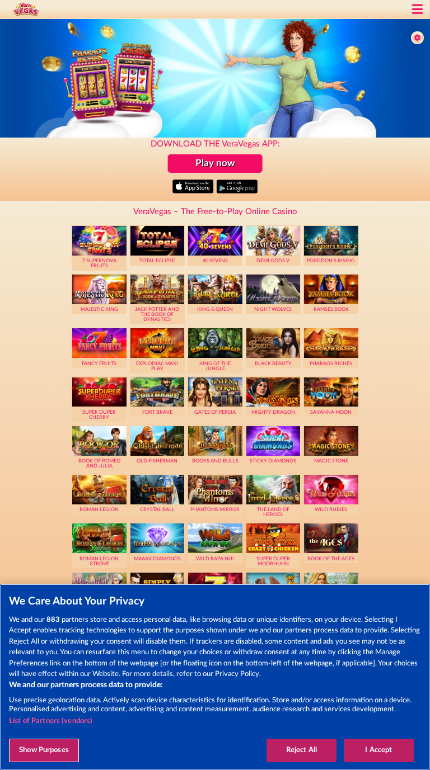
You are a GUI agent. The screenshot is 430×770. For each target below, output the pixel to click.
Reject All (301, 750)
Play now (215, 163)
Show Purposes (44, 750)
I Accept (378, 750)
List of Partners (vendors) (50, 721)
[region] (215, 677)
